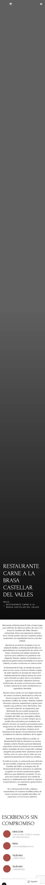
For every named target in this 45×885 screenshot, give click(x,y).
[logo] (11, 4)
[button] (41, 4)
